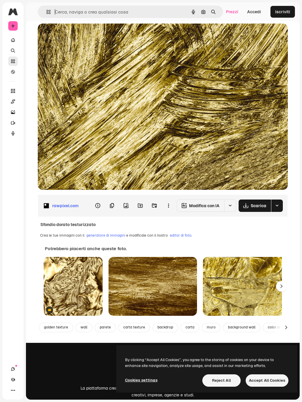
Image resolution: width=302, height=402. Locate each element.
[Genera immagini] (13, 112)
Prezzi (232, 11)
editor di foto (180, 235)
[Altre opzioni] (168, 206)
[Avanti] (281, 286)
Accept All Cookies (267, 380)
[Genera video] (13, 122)
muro (211, 327)
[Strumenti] (13, 91)
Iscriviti (282, 11)
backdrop (165, 327)
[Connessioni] (13, 369)
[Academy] (13, 379)
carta (190, 327)
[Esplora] (13, 72)
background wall (241, 327)
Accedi (254, 11)
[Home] (13, 40)
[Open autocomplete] (46, 12)
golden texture (56, 327)
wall (84, 327)
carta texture (134, 327)
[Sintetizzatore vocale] (13, 133)
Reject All (221, 380)
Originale (76, 34)
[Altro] (13, 390)
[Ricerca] (13, 50)
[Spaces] (13, 101)
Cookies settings (141, 380)
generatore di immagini (105, 235)
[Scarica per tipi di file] (277, 206)
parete (105, 327)
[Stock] (13, 61)
